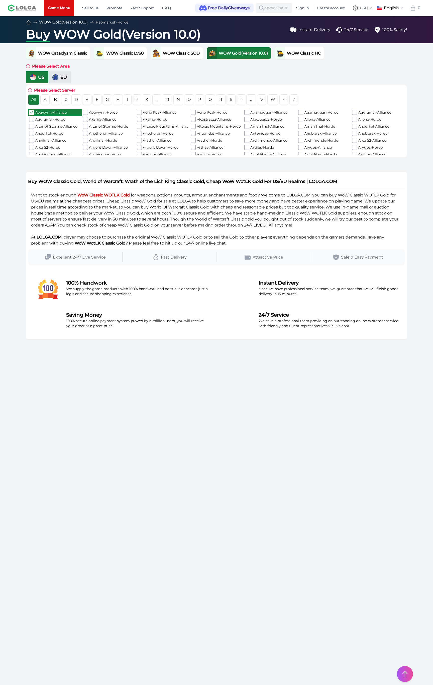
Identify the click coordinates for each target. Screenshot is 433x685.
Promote (114, 8)
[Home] (28, 22)
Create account (331, 8)
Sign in (302, 8)
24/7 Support (142, 8)
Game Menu (59, 8)
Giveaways (229, 8)
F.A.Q (166, 8)
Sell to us (90, 8)
